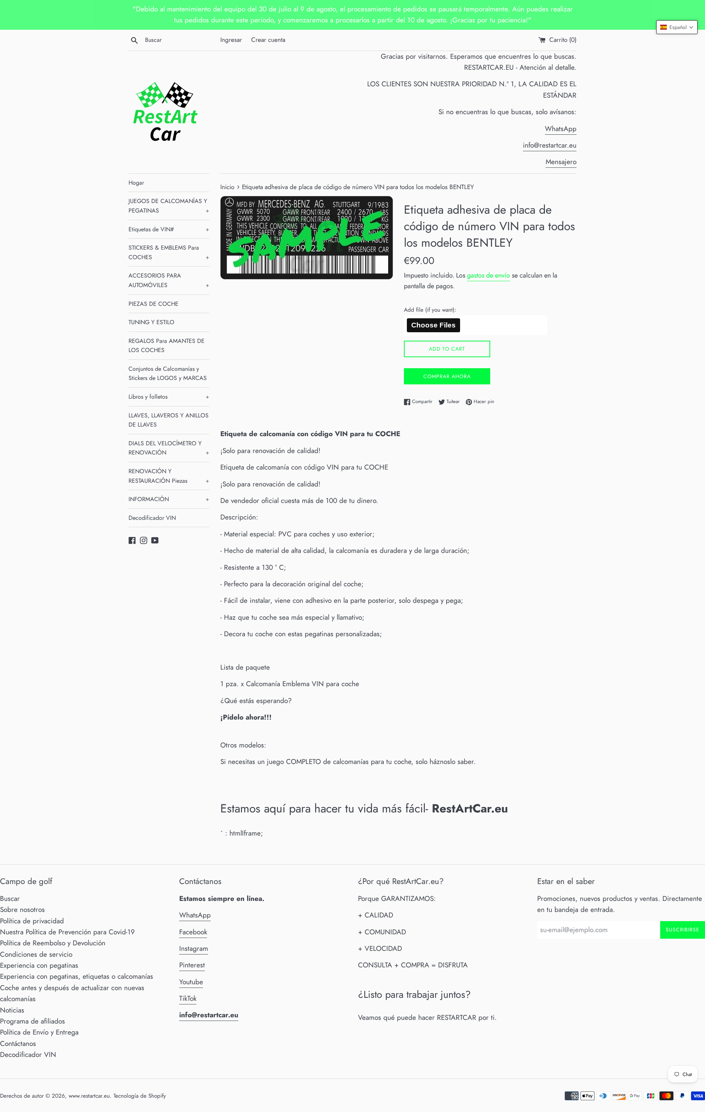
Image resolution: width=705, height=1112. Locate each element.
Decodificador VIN (152, 518)
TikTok (187, 998)
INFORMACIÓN (169, 499)
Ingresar (231, 39)
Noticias (12, 1010)
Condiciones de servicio (36, 954)
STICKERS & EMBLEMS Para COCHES (169, 252)
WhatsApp (560, 129)
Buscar (10, 898)
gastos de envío (488, 275)
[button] (677, 27)
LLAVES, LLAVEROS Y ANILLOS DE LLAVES (169, 420)
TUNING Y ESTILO (151, 322)
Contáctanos (18, 1043)
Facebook (193, 932)
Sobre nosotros (22, 909)
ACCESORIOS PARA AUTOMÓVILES (169, 280)
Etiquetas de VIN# (169, 229)
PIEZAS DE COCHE (153, 304)
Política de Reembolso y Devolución (52, 943)
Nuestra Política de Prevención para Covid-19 (67, 932)
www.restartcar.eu (89, 1096)
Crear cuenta (268, 39)
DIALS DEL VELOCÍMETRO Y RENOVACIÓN (169, 448)
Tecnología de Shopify (139, 1096)
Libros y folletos (169, 396)
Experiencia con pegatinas (39, 965)
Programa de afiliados (32, 1021)
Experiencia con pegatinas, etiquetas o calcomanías (76, 976)
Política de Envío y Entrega (39, 1032)
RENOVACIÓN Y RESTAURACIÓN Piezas (169, 476)
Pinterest (192, 965)
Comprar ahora (447, 376)
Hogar (136, 182)
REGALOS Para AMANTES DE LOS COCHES (167, 346)
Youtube (191, 982)
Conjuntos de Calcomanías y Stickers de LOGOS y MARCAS (168, 374)
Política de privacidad (32, 921)
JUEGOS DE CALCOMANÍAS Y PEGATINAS (169, 206)
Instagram (193, 948)
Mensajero (561, 162)
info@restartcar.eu (549, 145)
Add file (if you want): (430, 310)
